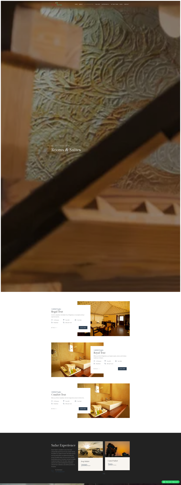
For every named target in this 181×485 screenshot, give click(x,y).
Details (53, 327)
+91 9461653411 (59, 472)
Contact (126, 4)
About (81, 4)
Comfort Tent (58, 394)
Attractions (114, 4)
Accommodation (88, 4)
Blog (121, 4)
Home (76, 4)
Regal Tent (57, 311)
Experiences (105, 4)
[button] (171, 481)
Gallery (98, 4)
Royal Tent (99, 352)
